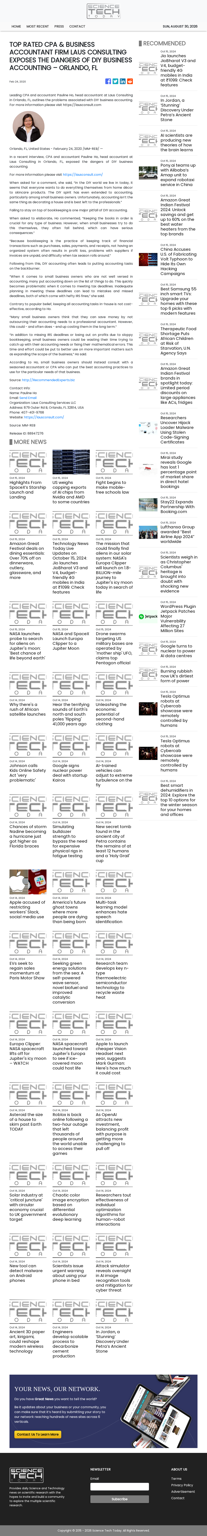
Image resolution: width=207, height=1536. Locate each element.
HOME (16, 26)
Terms (176, 1478)
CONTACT (77, 26)
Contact (178, 1498)
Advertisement (183, 1491)
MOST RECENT (37, 26)
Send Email (28, 398)
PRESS (59, 26)
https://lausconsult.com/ (83, 174)
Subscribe (120, 1499)
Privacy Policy (182, 1485)
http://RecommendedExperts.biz (48, 380)
